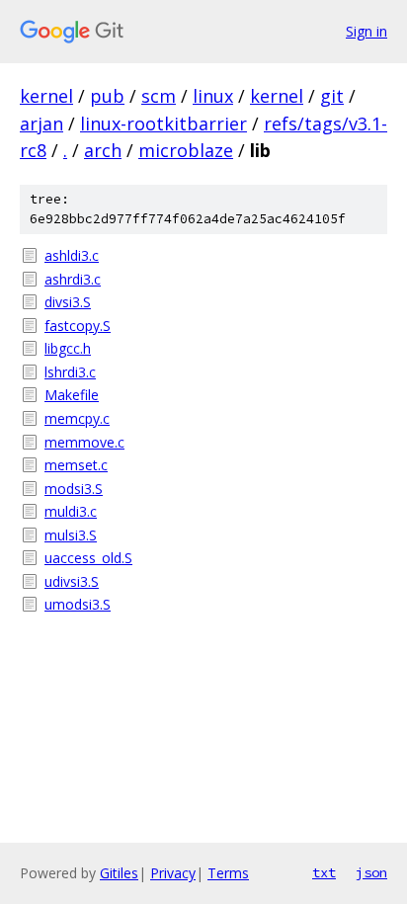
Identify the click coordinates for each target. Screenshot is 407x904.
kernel (46, 96)
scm (158, 96)
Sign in (366, 31)
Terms (228, 872)
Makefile (71, 394)
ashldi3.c (71, 255)
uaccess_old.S (88, 557)
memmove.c (84, 442)
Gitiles (119, 872)
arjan (41, 123)
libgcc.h (67, 348)
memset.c (76, 464)
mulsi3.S (70, 535)
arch (103, 150)
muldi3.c (70, 511)
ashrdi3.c (72, 279)
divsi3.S (67, 301)
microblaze (185, 150)
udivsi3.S (71, 581)
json (371, 872)
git (332, 96)
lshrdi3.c (70, 372)
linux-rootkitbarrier (163, 123)
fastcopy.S (77, 325)
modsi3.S (73, 488)
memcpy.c (77, 418)
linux (213, 96)
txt (324, 872)
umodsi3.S (77, 604)
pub (107, 96)
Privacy (173, 872)
